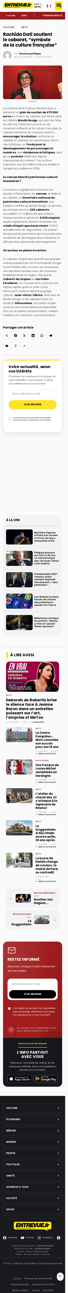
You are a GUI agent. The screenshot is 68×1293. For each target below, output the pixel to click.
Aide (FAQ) (48, 1290)
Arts (17, 22)
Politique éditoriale (19, 1284)
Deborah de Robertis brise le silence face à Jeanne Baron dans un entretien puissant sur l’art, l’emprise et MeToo (31, 709)
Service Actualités (47, 753)
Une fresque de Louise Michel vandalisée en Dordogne (47, 770)
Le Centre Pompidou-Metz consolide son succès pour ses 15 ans (47, 740)
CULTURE (12, 22)
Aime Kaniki (38, 722)
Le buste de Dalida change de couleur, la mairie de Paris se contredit (47, 865)
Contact (36, 1290)
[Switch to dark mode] (60, 1277)
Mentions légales (20, 1290)
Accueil (5, 22)
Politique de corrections (43, 1284)
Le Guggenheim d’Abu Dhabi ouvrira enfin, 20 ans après (46, 833)
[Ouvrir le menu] (58, 6)
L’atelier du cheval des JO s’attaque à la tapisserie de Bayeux (46, 801)
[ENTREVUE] (33, 1226)
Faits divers (42, 760)
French (49, 6)
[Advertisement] (34, 476)
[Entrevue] (18, 6)
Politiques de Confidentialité (38, 1278)
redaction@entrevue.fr (37, 1251)
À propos (17, 1278)
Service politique (30, 54)
